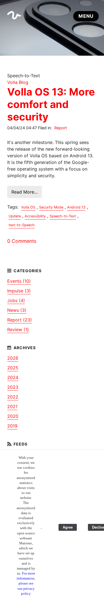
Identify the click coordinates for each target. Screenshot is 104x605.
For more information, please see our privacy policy (26, 583)
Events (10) (19, 281)
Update (15, 216)
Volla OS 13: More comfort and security (51, 104)
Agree (68, 527)
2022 (12, 397)
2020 (12, 416)
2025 (12, 367)
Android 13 (76, 207)
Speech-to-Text (63, 216)
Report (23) (19, 320)
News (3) (16, 310)
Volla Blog (17, 82)
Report (60, 127)
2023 (12, 387)
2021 (12, 406)
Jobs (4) (16, 300)
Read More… (24, 192)
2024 (12, 377)
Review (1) (18, 329)
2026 (12, 358)
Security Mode (51, 207)
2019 (12, 426)
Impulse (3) (19, 291)
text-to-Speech (22, 225)
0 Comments (21, 241)
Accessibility (35, 216)
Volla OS (28, 207)
